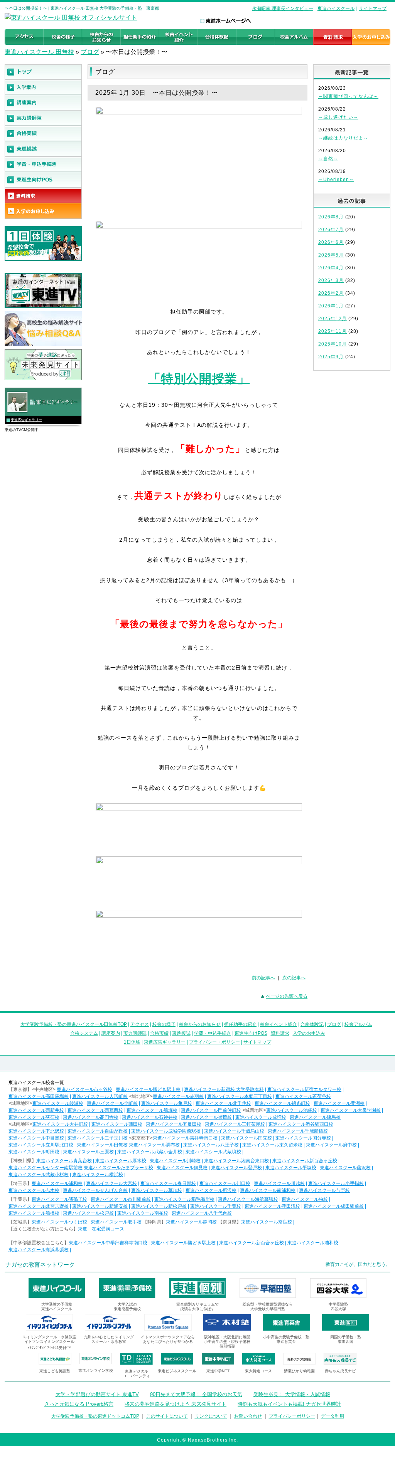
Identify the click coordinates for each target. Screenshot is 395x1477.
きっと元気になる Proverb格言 (78, 1404)
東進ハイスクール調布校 (154, 1145)
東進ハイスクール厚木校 (120, 1160)
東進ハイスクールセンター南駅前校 (45, 1167)
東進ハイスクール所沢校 (211, 1190)
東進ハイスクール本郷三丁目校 (239, 1096)
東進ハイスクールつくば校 (59, 1222)
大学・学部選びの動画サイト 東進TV (97, 1394)
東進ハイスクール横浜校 (97, 1174)
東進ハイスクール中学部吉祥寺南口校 (108, 1242)
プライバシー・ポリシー (214, 1042)
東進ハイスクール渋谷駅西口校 (300, 1124)
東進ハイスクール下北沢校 (36, 1131)
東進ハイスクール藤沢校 (345, 1167)
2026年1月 (331, 306)
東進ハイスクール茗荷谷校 (303, 1096)
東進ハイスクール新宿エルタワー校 (304, 1089)
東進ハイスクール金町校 (112, 1103)
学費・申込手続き (212, 1033)
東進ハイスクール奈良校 (266, 1222)
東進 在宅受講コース (101, 1229)
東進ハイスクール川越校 (279, 1183)
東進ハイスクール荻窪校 (33, 1117)
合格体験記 (312, 1024)
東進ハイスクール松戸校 (88, 1213)
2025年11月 (332, 331)
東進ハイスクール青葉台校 (64, 1160)
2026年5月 (331, 255)
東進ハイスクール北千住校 (223, 1103)
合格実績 (159, 1033)
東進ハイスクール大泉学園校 (351, 1110)
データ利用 (332, 1416)
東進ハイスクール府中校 (331, 1145)
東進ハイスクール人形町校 (100, 1096)
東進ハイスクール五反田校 (173, 1124)
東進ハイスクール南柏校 (142, 1213)
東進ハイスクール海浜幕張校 (248, 1199)
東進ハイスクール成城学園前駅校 (166, 1131)
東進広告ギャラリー (26, 420)
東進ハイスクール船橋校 (33, 1213)
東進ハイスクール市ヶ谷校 (84, 1089)
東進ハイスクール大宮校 (111, 1183)
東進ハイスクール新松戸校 (159, 1206)
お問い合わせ (248, 1416)
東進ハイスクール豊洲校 (339, 1103)
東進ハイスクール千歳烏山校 (234, 1131)
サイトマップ (373, 8)
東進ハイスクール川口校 (224, 1183)
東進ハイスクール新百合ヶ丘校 (304, 1160)
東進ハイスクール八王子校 (211, 1145)
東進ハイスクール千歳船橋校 (298, 1131)
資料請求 (280, 1033)
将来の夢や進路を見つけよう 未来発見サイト (175, 1404)
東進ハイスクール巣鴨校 (206, 1117)
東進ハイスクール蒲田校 (116, 1124)
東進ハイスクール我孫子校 (59, 1199)
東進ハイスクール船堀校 (152, 1110)
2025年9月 (331, 356)
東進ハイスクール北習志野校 (38, 1206)
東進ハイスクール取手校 (116, 1222)
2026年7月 (331, 229)
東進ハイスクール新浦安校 (100, 1206)
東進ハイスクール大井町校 (60, 1124)
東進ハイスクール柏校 (305, 1199)
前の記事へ (263, 977)
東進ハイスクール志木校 (33, 1190)
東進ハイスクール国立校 (246, 1138)
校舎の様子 (164, 1024)
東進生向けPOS (251, 1033)
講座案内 (110, 1033)
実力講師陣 (135, 1033)
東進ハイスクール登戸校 (236, 1167)
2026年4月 (331, 267)
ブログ (90, 52)
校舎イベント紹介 (278, 1024)
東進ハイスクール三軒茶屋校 (235, 1124)
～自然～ (328, 158)
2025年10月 (332, 344)
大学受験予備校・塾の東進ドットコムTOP (95, 1416)
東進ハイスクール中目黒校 (36, 1138)
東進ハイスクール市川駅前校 (121, 1199)
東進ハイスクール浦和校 (57, 1183)
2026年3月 (331, 280)
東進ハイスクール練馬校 (315, 1117)
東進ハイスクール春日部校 (168, 1183)
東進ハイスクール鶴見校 (182, 1167)
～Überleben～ (336, 179)
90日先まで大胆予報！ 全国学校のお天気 (196, 1394)
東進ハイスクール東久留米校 (272, 1145)
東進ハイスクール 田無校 (39, 52)
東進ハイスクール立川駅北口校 (40, 1145)
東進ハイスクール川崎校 (175, 1160)
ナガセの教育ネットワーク (40, 1264)
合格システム (84, 1033)
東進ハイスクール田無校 (102, 1145)
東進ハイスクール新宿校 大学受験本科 (224, 1089)
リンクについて (211, 1416)
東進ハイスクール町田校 (33, 1152)
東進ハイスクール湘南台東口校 (236, 1160)
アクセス (139, 1024)
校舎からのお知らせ (200, 1024)
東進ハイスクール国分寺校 (303, 1138)
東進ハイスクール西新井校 (36, 1110)
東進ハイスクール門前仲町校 (211, 1110)
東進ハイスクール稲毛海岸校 (184, 1199)
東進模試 (181, 1033)
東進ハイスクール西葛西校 (95, 1110)
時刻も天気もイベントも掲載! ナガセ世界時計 (289, 1404)
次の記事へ (294, 977)
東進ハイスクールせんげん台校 (95, 1190)
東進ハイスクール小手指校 (336, 1183)
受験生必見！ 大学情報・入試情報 (291, 1394)
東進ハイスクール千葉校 (215, 1206)
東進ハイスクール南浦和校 (267, 1190)
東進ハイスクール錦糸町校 (282, 1103)
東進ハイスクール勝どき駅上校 (148, 1089)
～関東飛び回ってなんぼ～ (348, 96)
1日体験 (132, 1042)
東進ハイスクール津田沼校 (272, 1206)
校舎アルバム (358, 1024)
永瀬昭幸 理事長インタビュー (282, 8)
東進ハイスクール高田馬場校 (38, 1096)
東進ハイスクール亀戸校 (166, 1103)
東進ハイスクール (335, 8)
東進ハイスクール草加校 (156, 1190)
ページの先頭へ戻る (286, 996)
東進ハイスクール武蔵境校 (213, 1152)
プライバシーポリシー (292, 1416)
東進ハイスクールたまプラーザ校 (118, 1167)
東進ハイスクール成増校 (260, 1117)
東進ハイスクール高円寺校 (90, 1117)
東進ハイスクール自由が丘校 (98, 1131)
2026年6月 (331, 242)
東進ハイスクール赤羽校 (178, 1096)
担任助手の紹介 (240, 1024)
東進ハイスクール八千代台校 (202, 1213)
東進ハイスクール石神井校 (149, 1117)
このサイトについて (167, 1416)
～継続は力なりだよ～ (343, 138)
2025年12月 (332, 318)
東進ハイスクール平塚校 (290, 1167)
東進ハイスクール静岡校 (191, 1222)
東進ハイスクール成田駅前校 (334, 1206)
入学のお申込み (309, 1033)
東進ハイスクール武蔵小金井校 (149, 1152)
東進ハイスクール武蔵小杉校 (38, 1174)
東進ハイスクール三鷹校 (88, 1152)
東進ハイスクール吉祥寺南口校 (185, 1138)
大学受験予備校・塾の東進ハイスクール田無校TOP (73, 1024)
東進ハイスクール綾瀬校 (57, 1103)
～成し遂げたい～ (338, 117)
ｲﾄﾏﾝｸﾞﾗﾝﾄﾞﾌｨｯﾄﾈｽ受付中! (49, 1348)
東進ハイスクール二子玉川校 (98, 1138)
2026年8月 (331, 217)
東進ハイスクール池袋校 (291, 1110)
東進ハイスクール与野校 (324, 1190)
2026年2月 (331, 293)
